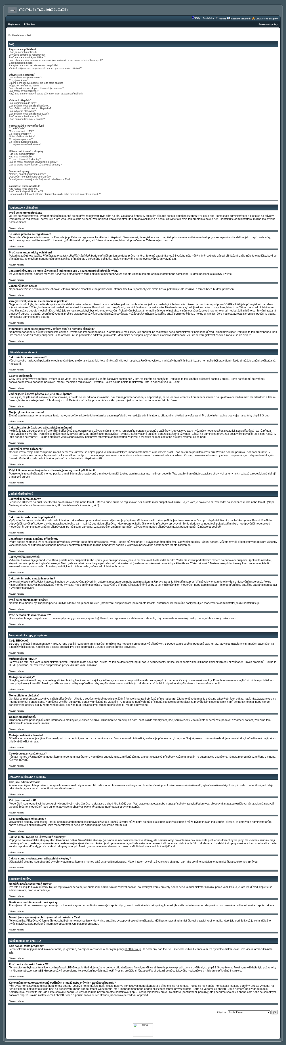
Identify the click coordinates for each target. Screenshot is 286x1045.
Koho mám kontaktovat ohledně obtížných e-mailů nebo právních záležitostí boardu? (55, 194)
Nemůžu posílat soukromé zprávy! (27, 174)
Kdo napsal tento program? (23, 188)
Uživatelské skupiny (267, 18)
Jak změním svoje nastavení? (25, 77)
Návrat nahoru (16, 228)
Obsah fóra (18, 35)
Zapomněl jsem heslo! (21, 62)
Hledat (222, 18)
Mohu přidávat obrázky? (22, 136)
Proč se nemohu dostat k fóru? (25, 116)
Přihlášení (29, 24)
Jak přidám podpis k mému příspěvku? (30, 108)
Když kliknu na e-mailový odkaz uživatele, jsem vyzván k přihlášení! (46, 93)
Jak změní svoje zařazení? (23, 91)
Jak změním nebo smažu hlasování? (29, 113)
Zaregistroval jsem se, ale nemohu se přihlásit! (34, 65)
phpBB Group (261, 415)
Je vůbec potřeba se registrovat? (27, 54)
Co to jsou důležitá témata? (23, 141)
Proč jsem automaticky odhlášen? (27, 57)
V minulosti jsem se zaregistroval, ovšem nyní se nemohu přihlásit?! (45, 68)
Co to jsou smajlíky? (20, 133)
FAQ (197, 18)
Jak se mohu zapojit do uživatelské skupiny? (33, 162)
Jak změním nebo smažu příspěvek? (29, 105)
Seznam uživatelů (240, 18)
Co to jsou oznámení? (21, 139)
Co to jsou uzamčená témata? (25, 144)
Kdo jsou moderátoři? (20, 156)
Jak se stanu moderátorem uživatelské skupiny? (35, 164)
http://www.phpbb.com (176, 967)
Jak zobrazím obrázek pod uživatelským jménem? (36, 88)
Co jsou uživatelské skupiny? (25, 159)
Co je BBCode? (17, 128)
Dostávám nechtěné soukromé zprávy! (30, 176)
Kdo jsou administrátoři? (22, 154)
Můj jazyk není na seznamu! (24, 85)
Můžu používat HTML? (21, 131)
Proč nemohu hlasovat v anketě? (27, 119)
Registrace (14, 24)
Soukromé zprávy (268, 24)
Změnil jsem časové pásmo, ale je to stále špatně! (36, 83)
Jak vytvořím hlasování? (22, 111)
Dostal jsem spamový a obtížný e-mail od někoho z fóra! (39, 179)
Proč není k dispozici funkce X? (26, 191)
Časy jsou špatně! (19, 80)
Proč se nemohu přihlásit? (23, 52)
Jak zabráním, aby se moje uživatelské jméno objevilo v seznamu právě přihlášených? (56, 60)
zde (11, 952)
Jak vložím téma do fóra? (22, 103)
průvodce (129, 646)
